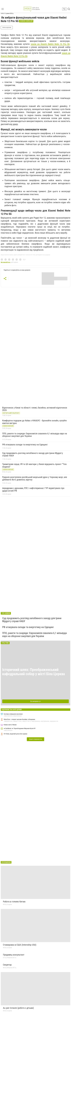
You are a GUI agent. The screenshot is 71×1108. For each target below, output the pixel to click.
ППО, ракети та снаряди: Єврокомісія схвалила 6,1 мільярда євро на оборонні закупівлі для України (34, 434)
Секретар (7, 964)
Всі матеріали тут (35, 701)
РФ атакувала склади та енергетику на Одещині (25, 444)
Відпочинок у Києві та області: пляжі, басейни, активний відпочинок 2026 (34, 409)
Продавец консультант (13, 954)
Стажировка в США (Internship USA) (19, 945)
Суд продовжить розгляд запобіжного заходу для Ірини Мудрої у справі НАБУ (32, 454)
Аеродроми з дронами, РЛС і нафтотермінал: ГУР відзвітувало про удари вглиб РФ (33, 489)
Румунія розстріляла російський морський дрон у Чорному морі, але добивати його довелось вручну (34, 478)
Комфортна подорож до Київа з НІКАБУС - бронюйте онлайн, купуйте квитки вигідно (34, 421)
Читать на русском (6, 27)
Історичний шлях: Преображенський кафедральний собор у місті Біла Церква (33, 671)
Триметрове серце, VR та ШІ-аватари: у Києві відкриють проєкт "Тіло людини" (34, 465)
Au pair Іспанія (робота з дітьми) (18, 1008)
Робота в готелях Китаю (14, 901)
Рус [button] (64, 9)
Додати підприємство (35, 739)
